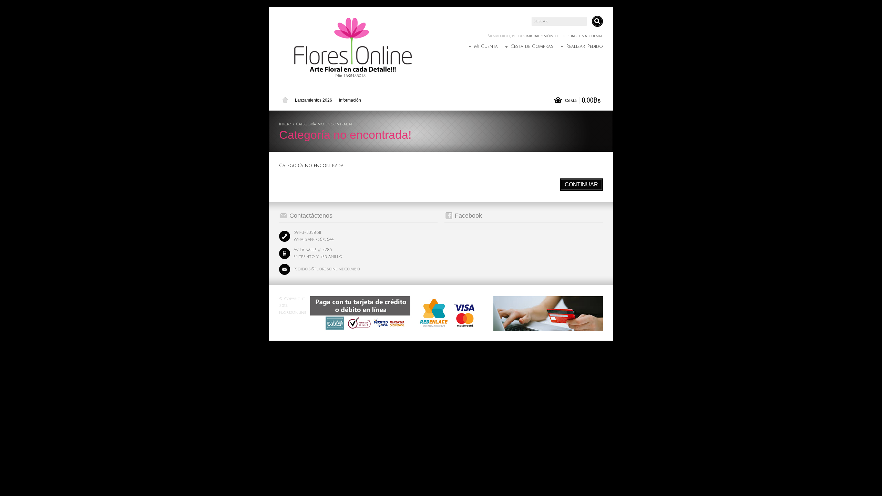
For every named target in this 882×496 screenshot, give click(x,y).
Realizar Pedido (584, 46)
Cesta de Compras (532, 46)
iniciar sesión (539, 36)
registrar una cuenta (581, 36)
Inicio (285, 100)
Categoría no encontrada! (324, 124)
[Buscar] (597, 21)
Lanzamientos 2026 (313, 100)
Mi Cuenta (486, 46)
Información (350, 100)
